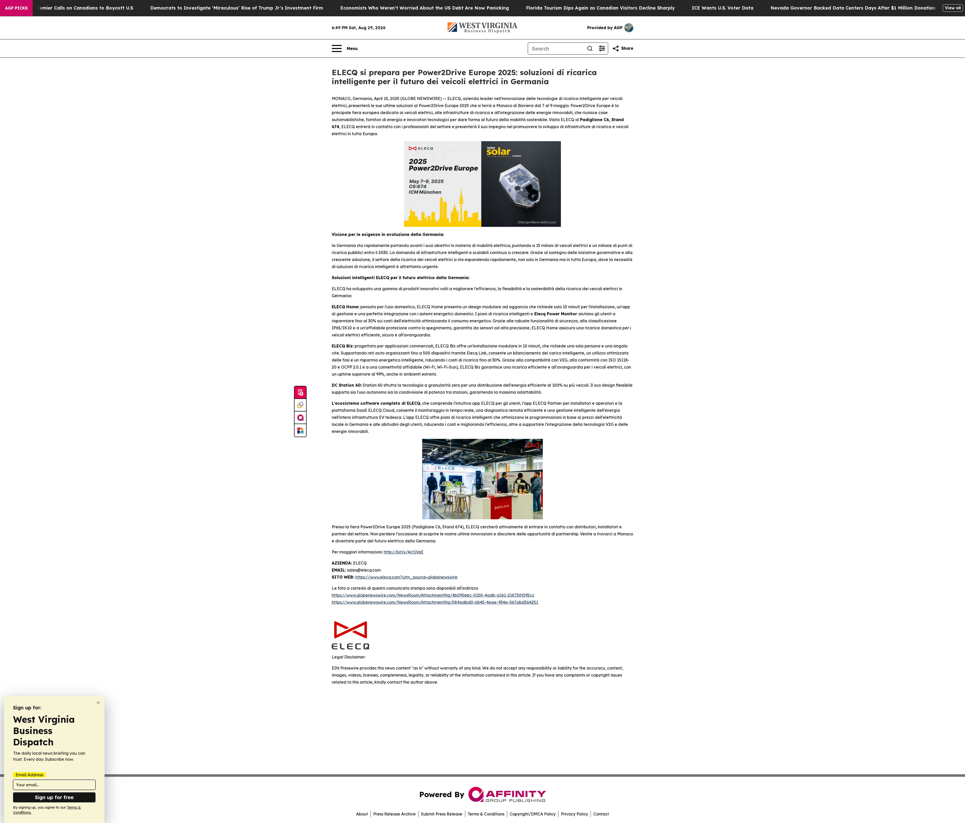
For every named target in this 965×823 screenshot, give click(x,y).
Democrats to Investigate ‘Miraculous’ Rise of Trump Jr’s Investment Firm (236, 8)
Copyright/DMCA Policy (533, 813)
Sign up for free (54, 797)
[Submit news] (300, 392)
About (362, 813)
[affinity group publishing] (300, 418)
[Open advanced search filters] (602, 48)
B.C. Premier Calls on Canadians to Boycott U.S (79, 8)
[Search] (590, 48)
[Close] (98, 702)
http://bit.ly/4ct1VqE (403, 551)
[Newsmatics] (300, 430)
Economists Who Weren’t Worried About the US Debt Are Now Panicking (424, 8)
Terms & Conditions (486, 813)
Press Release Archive (394, 813)
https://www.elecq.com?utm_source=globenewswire (406, 577)
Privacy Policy (574, 813)
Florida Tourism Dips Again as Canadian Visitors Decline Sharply (600, 8)
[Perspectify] (300, 405)
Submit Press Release (441, 813)
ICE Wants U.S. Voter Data (722, 8)
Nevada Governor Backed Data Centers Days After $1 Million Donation (853, 8)
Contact (601, 813)
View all (953, 7)
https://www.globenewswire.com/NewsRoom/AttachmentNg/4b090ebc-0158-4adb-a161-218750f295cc (433, 595)
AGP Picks (16, 8)
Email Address (29, 774)
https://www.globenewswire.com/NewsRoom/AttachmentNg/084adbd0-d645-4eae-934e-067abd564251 (435, 602)
